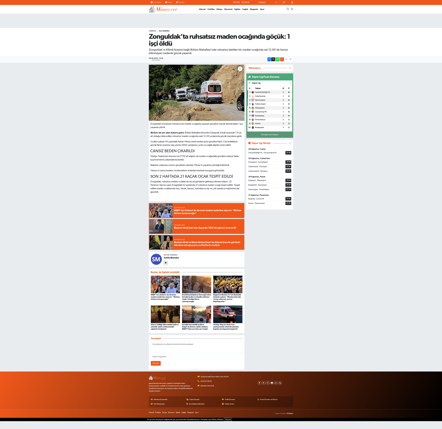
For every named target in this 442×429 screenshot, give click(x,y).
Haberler (152, 31)
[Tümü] (290, 68)
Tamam (228, 419)
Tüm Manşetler (159, 404)
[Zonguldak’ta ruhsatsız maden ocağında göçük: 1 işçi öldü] (196, 93)
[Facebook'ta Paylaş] (269, 59)
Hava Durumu (194, 399)
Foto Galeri (157, 2)
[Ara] (288, 9)
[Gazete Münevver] (163, 9)
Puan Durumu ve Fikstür (269, 399)
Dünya (219, 9)
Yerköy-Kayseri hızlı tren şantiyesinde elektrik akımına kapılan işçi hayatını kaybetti (226, 327)
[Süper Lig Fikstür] (290, 143)
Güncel (202, 9)
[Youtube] (272, 383)
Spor (262, 9)
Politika (211, 9)
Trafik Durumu (230, 399)
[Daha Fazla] (282, 59)
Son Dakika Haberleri (196, 404)
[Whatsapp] (276, 383)
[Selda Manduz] (156, 259)
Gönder (155, 363)
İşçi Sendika (164, 31)
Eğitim (237, 9)
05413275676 (206, 381)
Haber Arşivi (229, 404)
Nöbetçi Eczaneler (160, 399)
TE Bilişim (289, 413)
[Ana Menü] (292, 9)
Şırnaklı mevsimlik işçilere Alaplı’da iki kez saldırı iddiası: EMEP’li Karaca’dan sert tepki (195, 327)
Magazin (254, 9)
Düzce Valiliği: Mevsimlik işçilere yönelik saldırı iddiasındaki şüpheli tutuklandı (165, 327)
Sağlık (245, 9)
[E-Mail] (166, 263)
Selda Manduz (171, 258)
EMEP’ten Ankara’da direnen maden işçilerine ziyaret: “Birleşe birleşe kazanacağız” (165, 297)
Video (170, 2)
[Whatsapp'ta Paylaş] (278, 59)
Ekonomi (228, 9)
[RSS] (280, 383)
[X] (263, 383)
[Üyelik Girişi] (291, 2)
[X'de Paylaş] (273, 59)
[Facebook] (259, 383)
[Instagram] (268, 383)
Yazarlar (181, 2)
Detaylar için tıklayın (269, 135)
